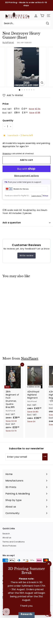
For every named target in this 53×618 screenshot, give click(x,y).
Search (6, 533)
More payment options (26, 175)
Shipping (7, 153)
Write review (26, 255)
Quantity (8, 120)
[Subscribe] (45, 456)
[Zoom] (42, 82)
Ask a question (12, 222)
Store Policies (9, 545)
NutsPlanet (8, 42)
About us (7, 537)
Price (6, 103)
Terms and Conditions (14, 541)
